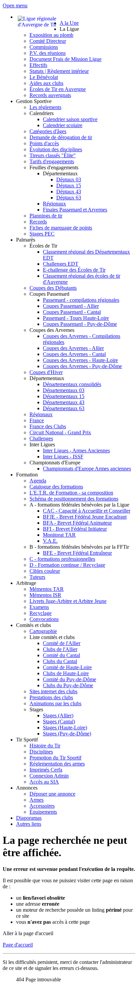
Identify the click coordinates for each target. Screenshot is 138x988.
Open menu (15, 5)
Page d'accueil (18, 945)
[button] (69, 29)
